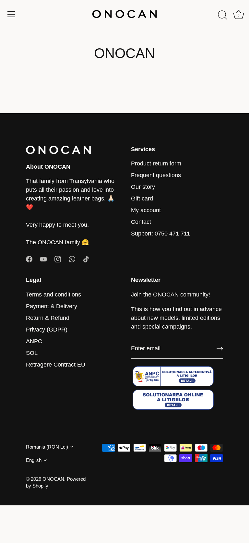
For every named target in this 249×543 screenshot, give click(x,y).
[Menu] (11, 14)
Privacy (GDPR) (46, 329)
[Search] (222, 15)
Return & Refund (47, 318)
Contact (141, 222)
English (34, 460)
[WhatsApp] (72, 259)
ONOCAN (53, 479)
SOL (32, 353)
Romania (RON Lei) (47, 447)
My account (146, 210)
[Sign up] (220, 348)
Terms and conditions (53, 294)
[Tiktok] (86, 259)
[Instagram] (57, 259)
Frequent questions (156, 175)
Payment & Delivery (51, 306)
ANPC (34, 341)
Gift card (142, 198)
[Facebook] (29, 259)
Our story (143, 187)
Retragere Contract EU (55, 364)
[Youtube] (43, 259)
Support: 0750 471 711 (160, 233)
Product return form (156, 163)
